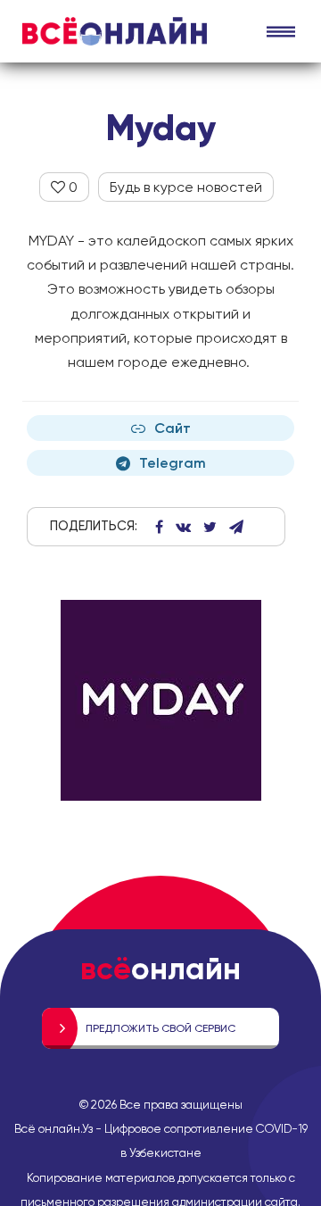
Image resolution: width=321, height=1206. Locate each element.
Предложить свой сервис (160, 1028)
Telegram (172, 462)
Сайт (172, 428)
